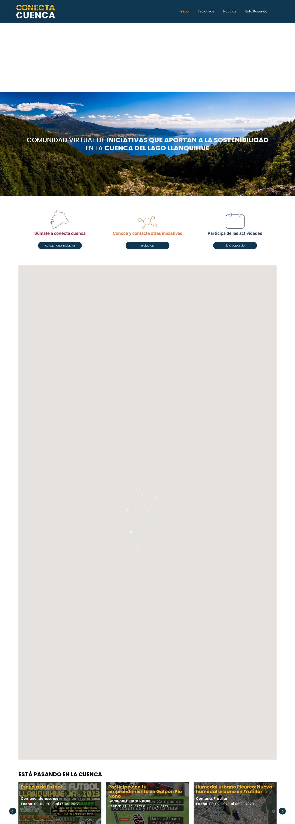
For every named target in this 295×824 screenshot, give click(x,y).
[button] (60, 245)
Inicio (184, 11)
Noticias (229, 11)
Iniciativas (206, 11)
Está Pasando (256, 11)
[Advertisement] (147, 57)
